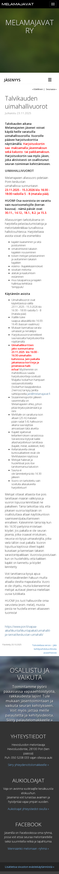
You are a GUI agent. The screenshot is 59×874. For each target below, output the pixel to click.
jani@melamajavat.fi (38, 394)
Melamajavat (18, 4)
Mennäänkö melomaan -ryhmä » (28, 848)
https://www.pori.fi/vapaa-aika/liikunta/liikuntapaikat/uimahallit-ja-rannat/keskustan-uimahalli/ (28, 631)
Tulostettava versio (41, 645)
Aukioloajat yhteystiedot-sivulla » (28, 809)
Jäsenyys (12, 80)
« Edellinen (37, 89)
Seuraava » (51, 89)
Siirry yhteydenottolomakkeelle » (28, 765)
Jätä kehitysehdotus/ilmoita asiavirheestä (45, 649)
